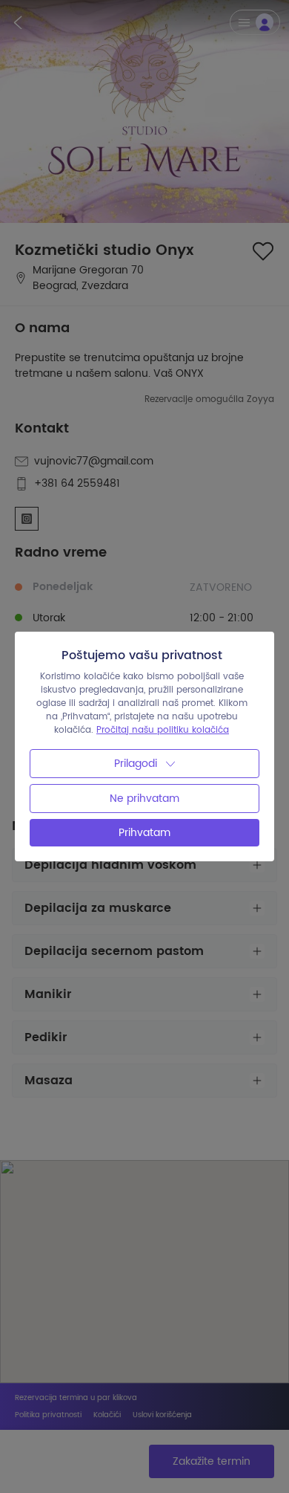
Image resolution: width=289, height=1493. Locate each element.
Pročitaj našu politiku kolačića (162, 730)
